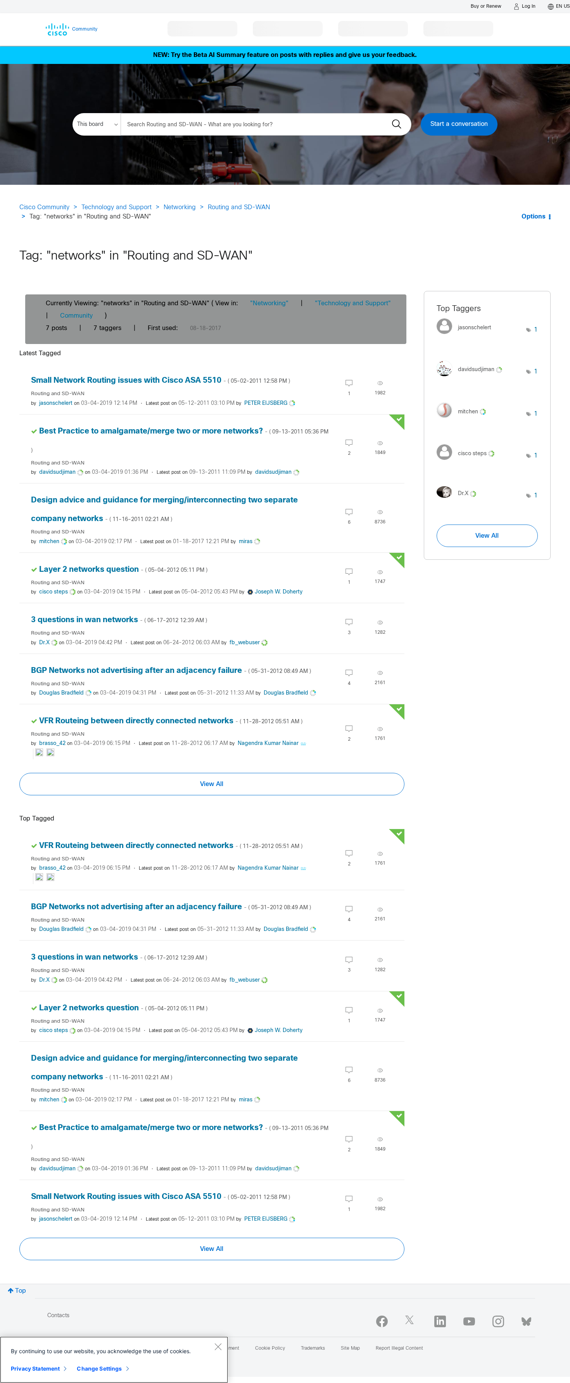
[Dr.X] (459, 500)
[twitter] (411, 1321)
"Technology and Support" (353, 303)
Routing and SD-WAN (239, 207)
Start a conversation (459, 124)
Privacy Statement (35, 1368)
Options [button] (534, 217)
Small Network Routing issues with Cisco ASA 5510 (160, 380)
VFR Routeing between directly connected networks (170, 721)
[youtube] (469, 1321)
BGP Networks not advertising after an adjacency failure (171, 670)
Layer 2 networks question (123, 569)
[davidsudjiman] (472, 378)
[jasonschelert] (467, 336)
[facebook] (382, 1321)
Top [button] (20, 1291)
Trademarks (313, 1348)
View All (211, 784)
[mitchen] (464, 420)
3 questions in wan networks (119, 620)
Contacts (58, 1315)
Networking (180, 207)
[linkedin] (440, 1321)
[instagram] (498, 1321)
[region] (114, 1360)
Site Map (350, 1348)
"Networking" (269, 303)
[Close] (218, 1346)
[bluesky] (526, 1319)
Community (76, 316)
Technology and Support (116, 207)
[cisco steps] (468, 462)
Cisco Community (44, 207)
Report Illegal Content (399, 1348)
